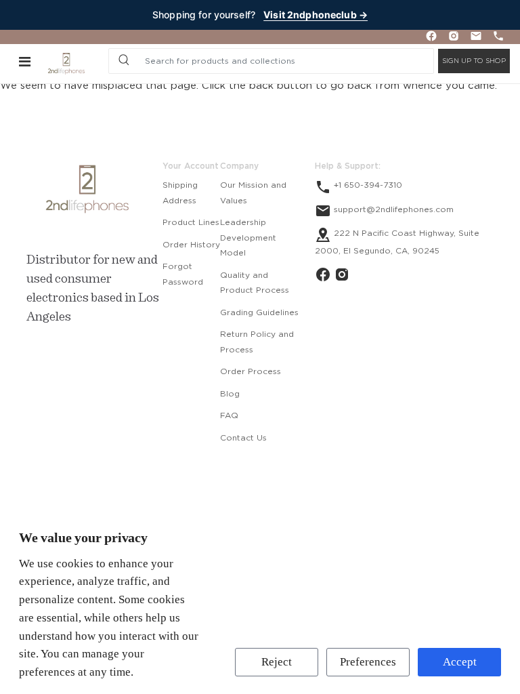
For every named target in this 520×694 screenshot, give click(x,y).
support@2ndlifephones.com (392, 209)
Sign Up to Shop (474, 61)
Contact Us (243, 438)
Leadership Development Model (248, 237)
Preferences (368, 661)
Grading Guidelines (259, 312)
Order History (191, 245)
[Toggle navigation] (24, 61)
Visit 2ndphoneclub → (315, 14)
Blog (230, 394)
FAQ (229, 415)
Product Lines (190, 222)
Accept (460, 661)
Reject (276, 661)
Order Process (250, 371)
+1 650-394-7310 (366, 185)
